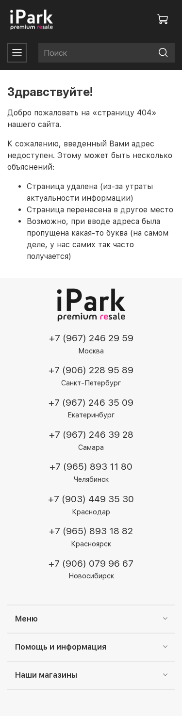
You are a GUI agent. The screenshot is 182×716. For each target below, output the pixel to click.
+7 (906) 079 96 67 (91, 563)
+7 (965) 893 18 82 (91, 531)
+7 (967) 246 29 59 (91, 338)
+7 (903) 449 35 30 (91, 499)
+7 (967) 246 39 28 (91, 434)
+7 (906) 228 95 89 (91, 370)
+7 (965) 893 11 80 (91, 466)
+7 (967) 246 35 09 (91, 402)
